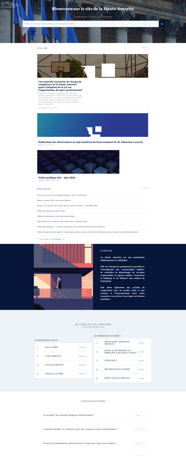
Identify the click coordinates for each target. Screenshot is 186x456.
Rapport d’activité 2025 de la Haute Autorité (53, 200)
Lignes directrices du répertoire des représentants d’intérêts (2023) (62, 221)
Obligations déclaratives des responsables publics (56, 216)
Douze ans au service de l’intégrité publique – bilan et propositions (62, 195)
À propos (106, 251)
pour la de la (10, 5)
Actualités (42, 108)
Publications (43, 181)
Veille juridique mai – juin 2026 (56, 177)
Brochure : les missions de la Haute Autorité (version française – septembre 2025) (67, 206)
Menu (183, 5)
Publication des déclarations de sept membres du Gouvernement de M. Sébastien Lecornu (90, 142)
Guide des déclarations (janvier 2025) (51, 211)
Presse (41, 145)
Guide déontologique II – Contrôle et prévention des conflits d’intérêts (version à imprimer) (71, 227)
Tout (144, 47)
